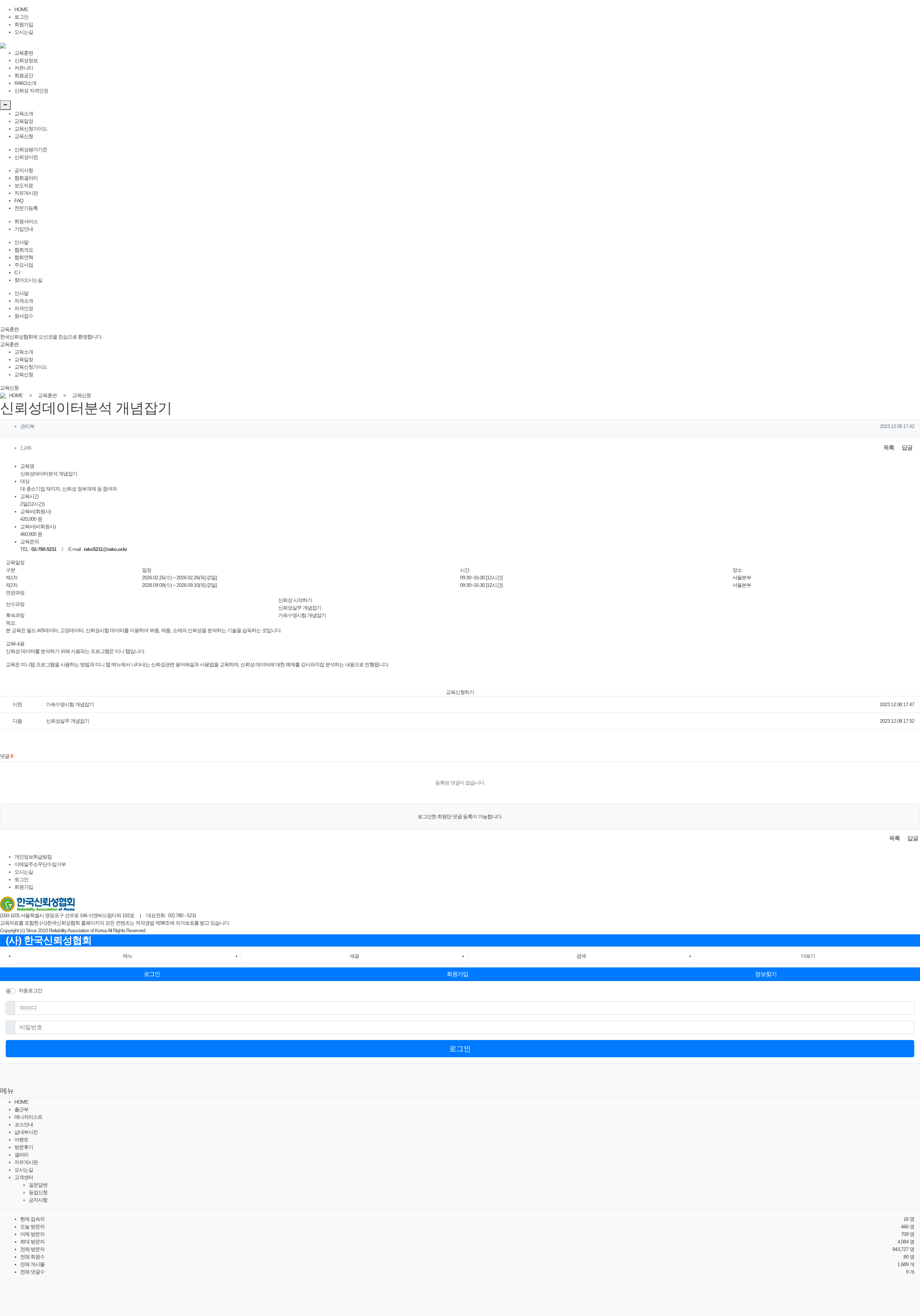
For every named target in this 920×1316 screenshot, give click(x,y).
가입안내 (23, 229)
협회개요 (23, 250)
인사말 (21, 242)
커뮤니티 (23, 68)
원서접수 (23, 316)
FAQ (18, 200)
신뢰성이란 (26, 157)
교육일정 (23, 121)
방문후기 (23, 1147)
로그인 (21, 17)
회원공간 (23, 75)
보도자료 (23, 185)
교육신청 (23, 136)
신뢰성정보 (26, 60)
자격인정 (23, 308)
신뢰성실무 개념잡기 (299, 608)
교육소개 (23, 113)
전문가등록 (26, 208)
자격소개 (23, 301)
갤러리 (21, 1155)
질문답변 (38, 1185)
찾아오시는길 (28, 280)
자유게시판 (26, 193)
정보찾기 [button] (766, 974)
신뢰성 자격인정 (31, 90)
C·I (17, 272)
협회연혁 (23, 257)
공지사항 (23, 170)
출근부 (21, 1109)
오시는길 (23, 32)
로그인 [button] (152, 974)
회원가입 (23, 24)
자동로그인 (30, 990)
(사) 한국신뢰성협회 (49, 940)
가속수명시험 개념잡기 (302, 615)
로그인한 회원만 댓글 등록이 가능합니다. (460, 816)
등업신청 (38, 1192)
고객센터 (23, 1177)
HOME (21, 9)
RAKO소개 (25, 83)
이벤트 (21, 1139)
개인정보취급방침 (33, 857)
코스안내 (23, 1124)
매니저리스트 (28, 1117)
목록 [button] (888, 448)
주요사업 (23, 265)
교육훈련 (23, 53)
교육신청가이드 (30, 129)
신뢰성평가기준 (30, 149)
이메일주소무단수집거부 (40, 864)
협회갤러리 (26, 178)
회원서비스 (26, 221)
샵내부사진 (26, 1132)
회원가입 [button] (457, 974)
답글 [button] (907, 448)
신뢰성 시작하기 (295, 600)
